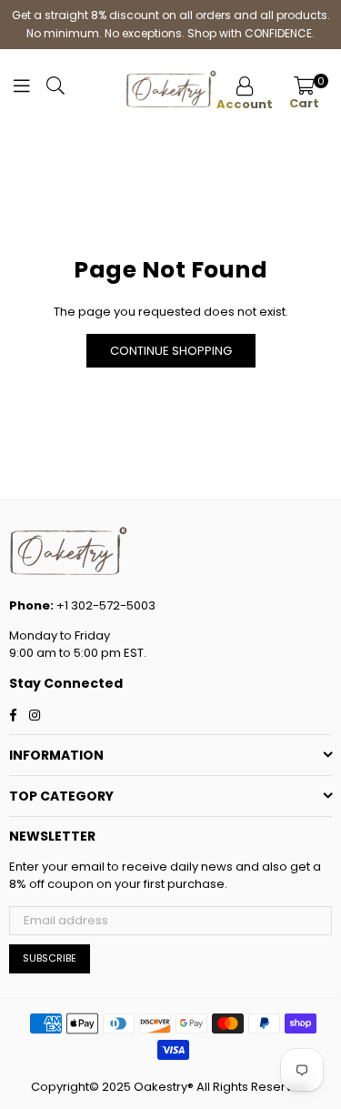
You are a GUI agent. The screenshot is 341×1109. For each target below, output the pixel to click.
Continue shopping (171, 350)
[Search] (55, 90)
